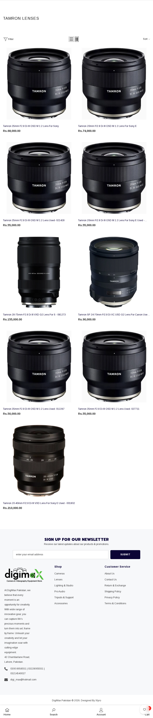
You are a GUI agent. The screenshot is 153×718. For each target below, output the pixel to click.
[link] (53, 711)
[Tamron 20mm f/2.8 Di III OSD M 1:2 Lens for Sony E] (114, 84)
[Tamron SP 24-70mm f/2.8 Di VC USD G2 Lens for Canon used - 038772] (114, 272)
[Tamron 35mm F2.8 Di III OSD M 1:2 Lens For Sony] (39, 84)
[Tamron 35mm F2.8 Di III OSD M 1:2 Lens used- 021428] (39, 178)
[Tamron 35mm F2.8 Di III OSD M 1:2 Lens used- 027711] (114, 366)
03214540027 (18, 673)
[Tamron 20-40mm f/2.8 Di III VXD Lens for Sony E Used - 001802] (39, 461)
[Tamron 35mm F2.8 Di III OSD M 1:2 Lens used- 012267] (39, 366)
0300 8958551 (18, 668)
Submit (125, 554)
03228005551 (35, 668)
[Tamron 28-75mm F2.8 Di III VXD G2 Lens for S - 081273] (39, 272)
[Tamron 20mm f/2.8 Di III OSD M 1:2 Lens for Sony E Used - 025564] (114, 178)
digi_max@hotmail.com (23, 679)
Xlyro (98, 700)
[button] (71, 39)
